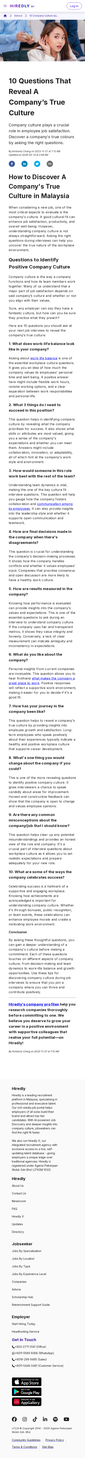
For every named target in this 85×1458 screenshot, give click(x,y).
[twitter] (37, 164)
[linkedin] (24, 164)
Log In (74, 6)
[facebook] (12, 164)
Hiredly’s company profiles (34, 1004)
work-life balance (43, 358)
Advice (18, 15)
